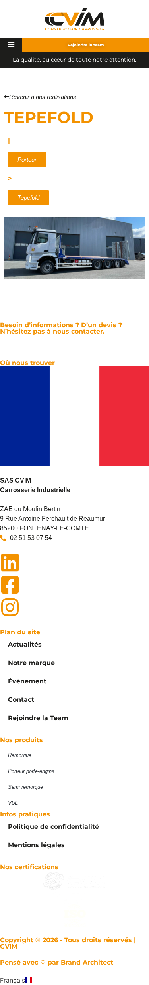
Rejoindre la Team (38, 718)
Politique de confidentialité (53, 826)
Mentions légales (36, 845)
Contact (21, 699)
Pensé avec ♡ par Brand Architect (56, 962)
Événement (27, 681)
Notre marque (31, 663)
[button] (11, 44)
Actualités (25, 644)
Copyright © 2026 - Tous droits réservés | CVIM (68, 943)
